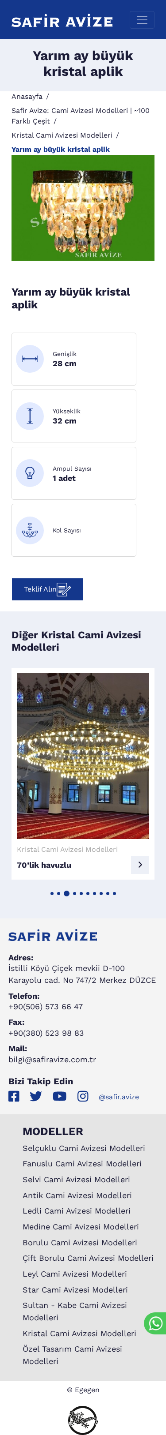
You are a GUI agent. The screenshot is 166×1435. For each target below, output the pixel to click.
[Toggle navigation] (142, 20)
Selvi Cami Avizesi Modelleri (76, 1179)
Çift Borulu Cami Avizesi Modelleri (88, 1258)
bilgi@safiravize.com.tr (52, 1059)
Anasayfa (27, 96)
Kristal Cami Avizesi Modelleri (62, 135)
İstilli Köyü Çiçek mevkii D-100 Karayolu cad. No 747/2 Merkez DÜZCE (82, 974)
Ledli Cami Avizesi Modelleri (77, 1210)
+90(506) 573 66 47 (45, 1006)
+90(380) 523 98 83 (46, 1033)
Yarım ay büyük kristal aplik (61, 149)
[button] (52, 893)
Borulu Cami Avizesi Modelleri (80, 1242)
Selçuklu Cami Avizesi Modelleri (84, 1148)
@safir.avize (119, 1097)
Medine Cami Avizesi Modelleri (81, 1226)
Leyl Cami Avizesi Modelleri (75, 1273)
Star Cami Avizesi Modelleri (75, 1289)
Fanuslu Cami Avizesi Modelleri (82, 1163)
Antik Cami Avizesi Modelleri (77, 1195)
